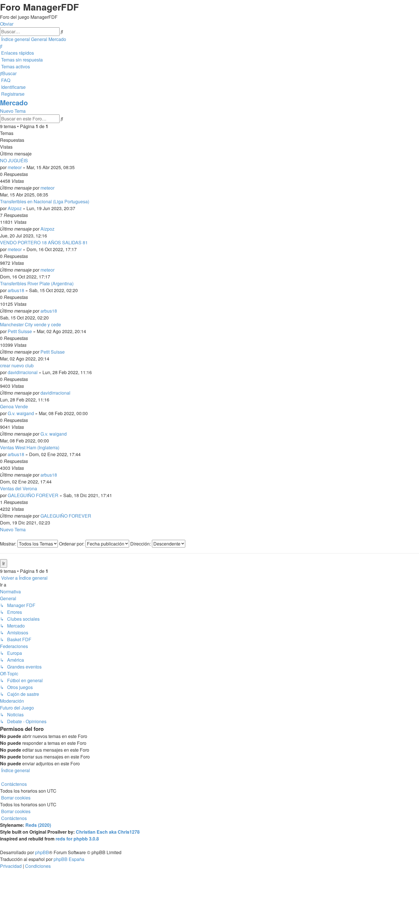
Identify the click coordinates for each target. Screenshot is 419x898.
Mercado (14, 102)
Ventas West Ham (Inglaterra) (29, 447)
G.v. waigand (21, 413)
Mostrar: (8, 543)
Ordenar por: (72, 543)
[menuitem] (1, 46)
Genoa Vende (14, 406)
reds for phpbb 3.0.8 (77, 838)
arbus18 (16, 290)
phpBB (42, 852)
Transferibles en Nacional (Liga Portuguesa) (44, 201)
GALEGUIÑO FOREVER (33, 495)
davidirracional (23, 372)
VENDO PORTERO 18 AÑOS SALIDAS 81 (44, 242)
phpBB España (69, 859)
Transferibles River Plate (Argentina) (37, 283)
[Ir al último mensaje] (56, 187)
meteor (15, 167)
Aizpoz (15, 208)
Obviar (6, 23)
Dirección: (141, 543)
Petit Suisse (20, 331)
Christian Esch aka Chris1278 (108, 832)
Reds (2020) (38, 825)
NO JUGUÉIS (14, 160)
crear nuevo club (17, 365)
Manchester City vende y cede (30, 324)
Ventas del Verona (18, 488)
